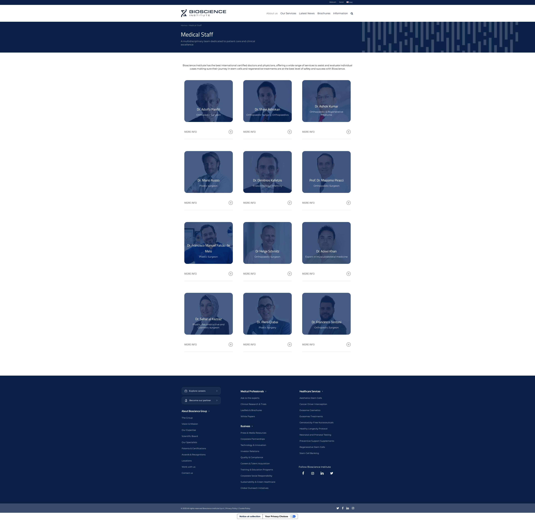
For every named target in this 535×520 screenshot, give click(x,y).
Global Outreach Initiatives (254, 488)
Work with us (188, 467)
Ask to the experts (250, 398)
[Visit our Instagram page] (312, 473)
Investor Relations (250, 451)
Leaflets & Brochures (251, 410)
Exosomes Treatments (311, 416)
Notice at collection (249, 516)
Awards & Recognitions (194, 454)
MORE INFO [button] (190, 132)
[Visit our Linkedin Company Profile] (322, 473)
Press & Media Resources (253, 432)
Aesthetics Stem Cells (311, 398)
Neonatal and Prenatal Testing (315, 434)
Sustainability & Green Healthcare (258, 482)
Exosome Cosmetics (310, 410)
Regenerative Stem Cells (312, 447)
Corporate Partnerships (253, 439)
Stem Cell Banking (309, 453)
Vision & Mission (190, 424)
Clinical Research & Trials (253, 404)
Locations (187, 460)
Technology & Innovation (253, 445)
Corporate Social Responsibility (256, 475)
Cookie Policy (244, 508)
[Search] (351, 13)
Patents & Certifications (194, 448)
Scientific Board (190, 436)
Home (184, 25)
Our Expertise (189, 430)
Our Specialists (189, 442)
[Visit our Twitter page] (331, 473)
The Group (187, 417)
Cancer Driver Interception (313, 404)
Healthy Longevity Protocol (313, 428)
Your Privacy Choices (276, 516)
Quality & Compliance (252, 457)
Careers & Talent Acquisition (255, 463)
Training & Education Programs (257, 469)
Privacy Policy (231, 508)
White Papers (248, 416)
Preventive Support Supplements (317, 441)
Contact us (187, 473)
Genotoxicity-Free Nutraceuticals (316, 422)
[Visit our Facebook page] (303, 473)
